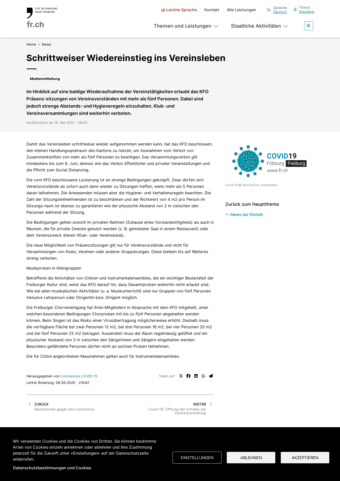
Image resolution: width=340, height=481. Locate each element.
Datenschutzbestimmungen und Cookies (52, 467)
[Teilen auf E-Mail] (211, 376)
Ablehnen (251, 457)
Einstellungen (197, 457)
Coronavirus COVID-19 (78, 376)
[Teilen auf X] (181, 376)
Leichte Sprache (181, 9)
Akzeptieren (305, 457)
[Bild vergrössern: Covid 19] (269, 161)
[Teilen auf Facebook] (188, 376)
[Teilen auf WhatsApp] (203, 376)
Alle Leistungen (241, 9)
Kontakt (211, 9)
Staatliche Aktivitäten (256, 26)
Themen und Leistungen (182, 26)
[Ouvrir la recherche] (308, 25)
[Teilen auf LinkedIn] (196, 376)
